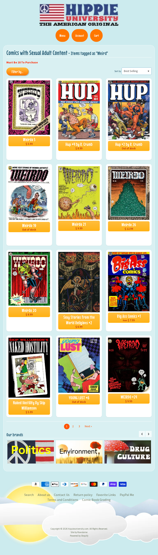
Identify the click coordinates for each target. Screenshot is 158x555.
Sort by (117, 71)
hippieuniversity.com (78, 528)
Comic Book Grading (96, 500)
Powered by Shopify (79, 535)
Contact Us (62, 495)
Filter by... (17, 72)
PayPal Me (127, 495)
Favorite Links (106, 495)
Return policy (82, 495)
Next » (88, 426)
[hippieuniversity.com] (79, 24)
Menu (62, 35)
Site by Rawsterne (79, 532)
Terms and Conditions (62, 500)
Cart (96, 35)
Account (80, 35)
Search (29, 495)
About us (44, 495)
